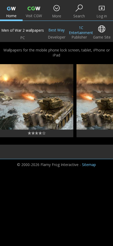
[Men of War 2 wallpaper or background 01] (36, 97)
